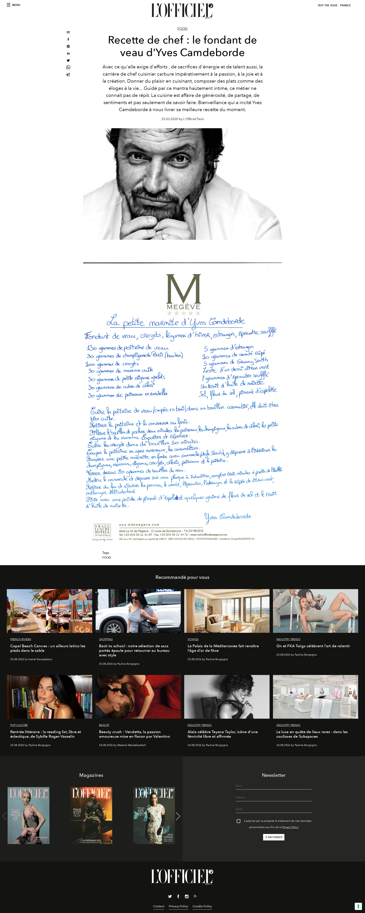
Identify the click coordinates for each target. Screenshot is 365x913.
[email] (68, 32)
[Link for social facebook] (178, 897)
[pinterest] (68, 46)
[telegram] (68, 74)
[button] (178, 816)
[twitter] (68, 60)
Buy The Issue (328, 5)
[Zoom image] (182, 403)
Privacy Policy (290, 827)
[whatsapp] (68, 67)
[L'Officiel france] (182, 10)
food (106, 557)
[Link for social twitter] (170, 897)
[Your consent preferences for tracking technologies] (358, 906)
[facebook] (68, 39)
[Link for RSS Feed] (195, 897)
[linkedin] (68, 53)
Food (182, 29)
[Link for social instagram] (187, 897)
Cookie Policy (202, 906)
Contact (158, 906)
